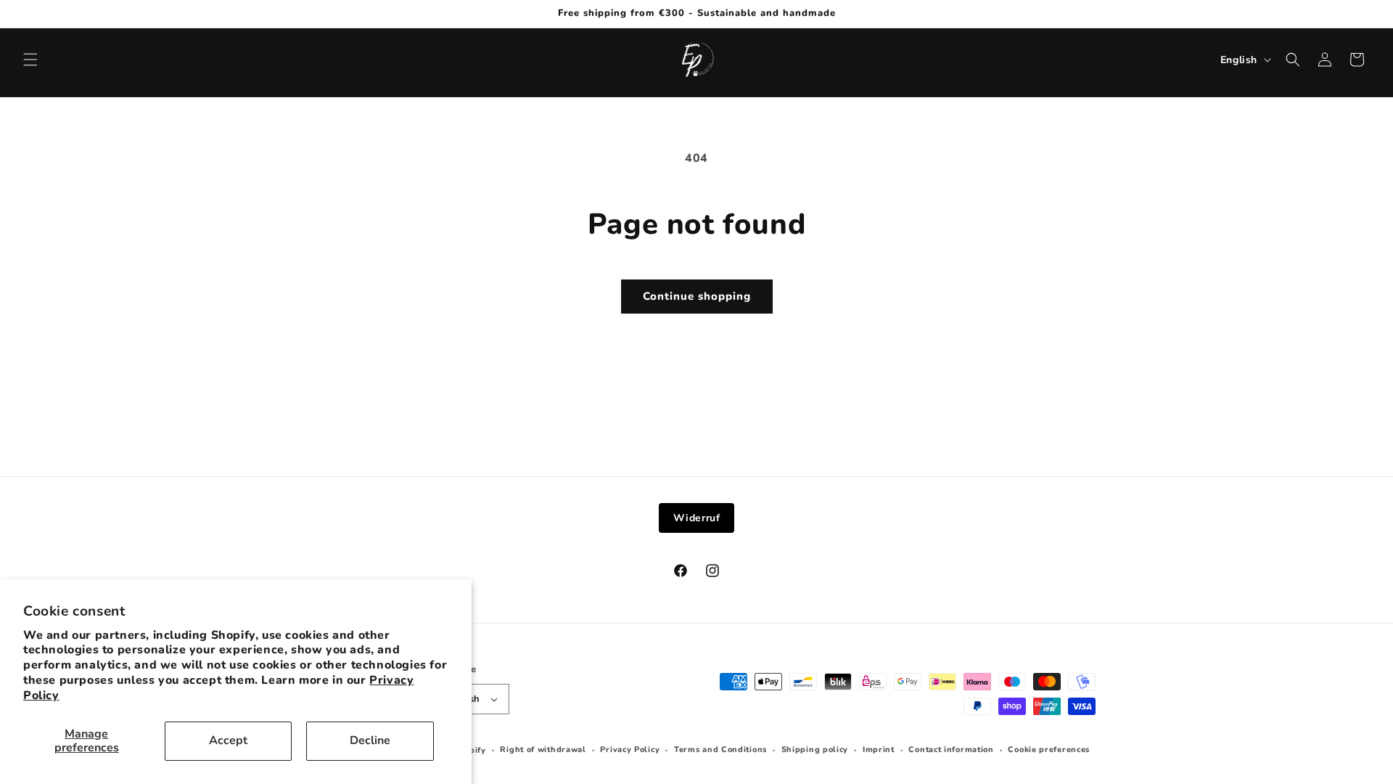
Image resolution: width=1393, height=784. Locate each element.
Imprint (879, 749)
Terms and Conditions (720, 749)
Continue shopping (697, 296)
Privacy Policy (629, 749)
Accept (228, 740)
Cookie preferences (1049, 749)
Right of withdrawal (542, 749)
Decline (370, 740)
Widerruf (696, 518)
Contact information (950, 749)
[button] (30, 59)
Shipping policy (815, 749)
